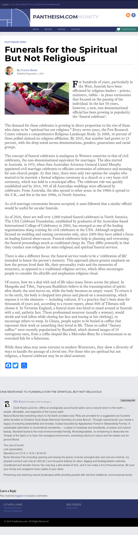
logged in (20, 495)
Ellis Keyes (19, 401)
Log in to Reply (126, 401)
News (48, 29)
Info (36, 29)
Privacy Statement (13, 510)
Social (75, 29)
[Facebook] (133, 15)
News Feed (71, 507)
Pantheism (129, 29)
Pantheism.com (55, 17)
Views (61, 29)
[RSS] (128, 15)
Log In (31, 4)
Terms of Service (12, 507)
